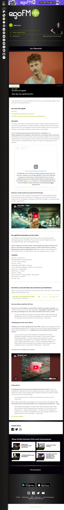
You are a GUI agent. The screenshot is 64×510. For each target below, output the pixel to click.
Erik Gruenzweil (59, 85)
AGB (32, 497)
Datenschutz (25, 497)
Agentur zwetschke (38, 507)
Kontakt (18, 497)
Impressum (38, 497)
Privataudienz (36, 470)
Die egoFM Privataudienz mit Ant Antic (22, 114)
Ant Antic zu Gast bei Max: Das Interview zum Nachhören (28, 116)
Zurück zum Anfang (17, 416)
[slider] (45, 297)
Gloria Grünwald (57, 36)
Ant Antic (14, 111)
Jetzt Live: (17, 25)
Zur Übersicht (36, 48)
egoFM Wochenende (48, 36)
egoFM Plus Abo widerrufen (35, 498)
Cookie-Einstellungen (48, 497)
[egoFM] (24, 18)
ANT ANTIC (30, 187)
